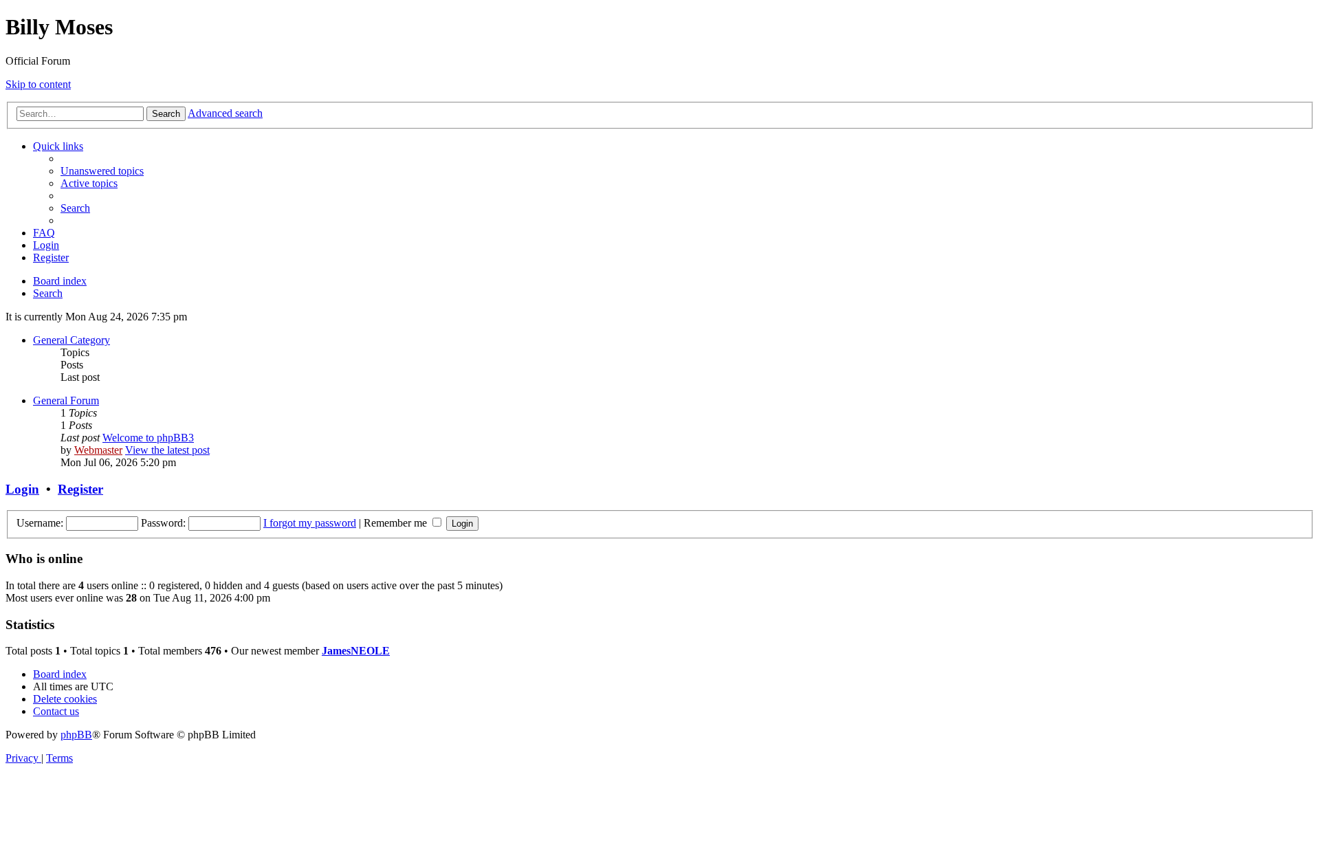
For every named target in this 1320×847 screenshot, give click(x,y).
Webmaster (98, 450)
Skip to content (38, 84)
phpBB (76, 734)
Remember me (397, 523)
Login (22, 489)
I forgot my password (309, 523)
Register (80, 489)
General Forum (66, 400)
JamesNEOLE (356, 651)
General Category (71, 340)
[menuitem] (102, 171)
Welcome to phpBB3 (148, 437)
